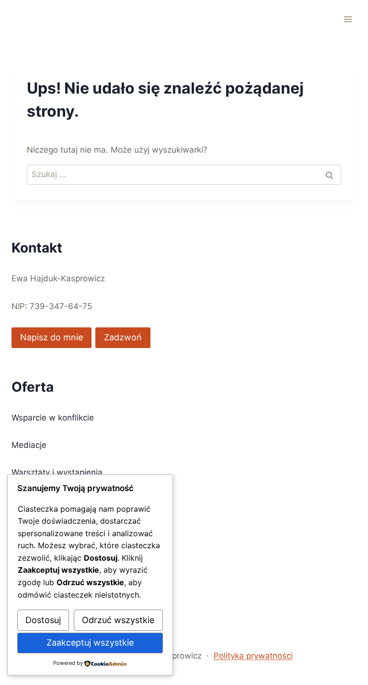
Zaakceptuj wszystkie (90, 642)
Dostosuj (43, 620)
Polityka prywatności (253, 656)
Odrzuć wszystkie (118, 620)
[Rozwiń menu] (347, 19)
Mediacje (29, 445)
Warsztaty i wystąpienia (57, 472)
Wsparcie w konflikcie (53, 417)
